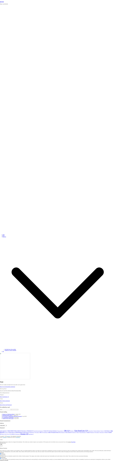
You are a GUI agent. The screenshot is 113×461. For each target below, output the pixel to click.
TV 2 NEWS (12, 434)
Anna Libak (11, 430)
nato (50, 432)
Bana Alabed (18, 430)
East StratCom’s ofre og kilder (10, 349)
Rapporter (4, 236)
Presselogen (74, 432)
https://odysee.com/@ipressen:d (6, 404)
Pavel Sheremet (62, 432)
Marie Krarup (27, 432)
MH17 (41, 432)
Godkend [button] (69, 441)
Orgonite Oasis (56, 432)
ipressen (2, 1)
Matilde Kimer (32, 432)
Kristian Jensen (12, 432)
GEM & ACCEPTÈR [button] (4, 460)
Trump (2, 434)
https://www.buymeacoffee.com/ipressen (7, 386)
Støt (3, 351)
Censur (46, 430)
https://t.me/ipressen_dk (4, 396)
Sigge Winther (97, 432)
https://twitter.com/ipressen (5, 400)
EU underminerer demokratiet (7, 417)
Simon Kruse (102, 432)
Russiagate (93, 432)
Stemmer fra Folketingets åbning (8, 414)
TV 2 (8, 434)
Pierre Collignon (68, 432)
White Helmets (31, 434)
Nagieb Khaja (45, 432)
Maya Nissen (37, 432)
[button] (57, 348)
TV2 (6, 434)
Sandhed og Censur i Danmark (10, 350)
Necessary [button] (2, 452)
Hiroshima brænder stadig (7, 415)
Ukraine (24, 434)
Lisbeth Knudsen (19, 432)
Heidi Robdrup (107, 430)
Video (3, 234)
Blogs (3, 235)
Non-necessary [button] (3, 457)
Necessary (3, 453)
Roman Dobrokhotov (83, 432)
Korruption (6, 432)
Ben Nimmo (24, 430)
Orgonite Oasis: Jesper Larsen (7, 418)
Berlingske (30, 430)
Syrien (106, 432)
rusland (89, 432)
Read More (73, 441)
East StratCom (81, 431)
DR (67, 431)
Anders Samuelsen (3, 430)
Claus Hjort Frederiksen (53, 430)
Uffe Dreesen (18, 434)
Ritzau (78, 432)
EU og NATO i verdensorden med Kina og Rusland (12, 416)
